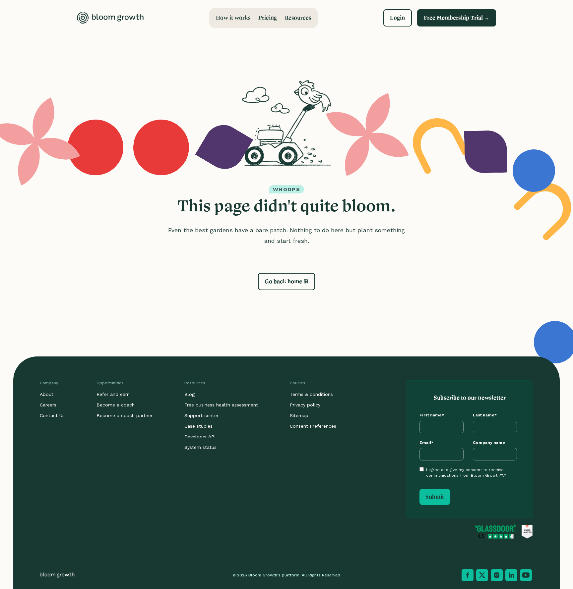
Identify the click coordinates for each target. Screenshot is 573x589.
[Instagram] (497, 575)
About (46, 394)
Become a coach (115, 404)
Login (397, 18)
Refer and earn (113, 394)
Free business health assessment (221, 404)
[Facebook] (468, 575)
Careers (48, 404)
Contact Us (52, 415)
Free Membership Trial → (456, 18)
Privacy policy (305, 404)
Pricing (267, 18)
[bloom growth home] (110, 18)
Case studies (198, 426)
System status (200, 447)
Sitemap (299, 415)
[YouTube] (526, 575)
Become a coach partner (124, 415)
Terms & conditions (311, 394)
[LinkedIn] (511, 575)
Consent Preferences (313, 426)
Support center (201, 415)
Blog (189, 394)
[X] (482, 575)
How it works (233, 18)
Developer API (200, 436)
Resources (298, 18)
